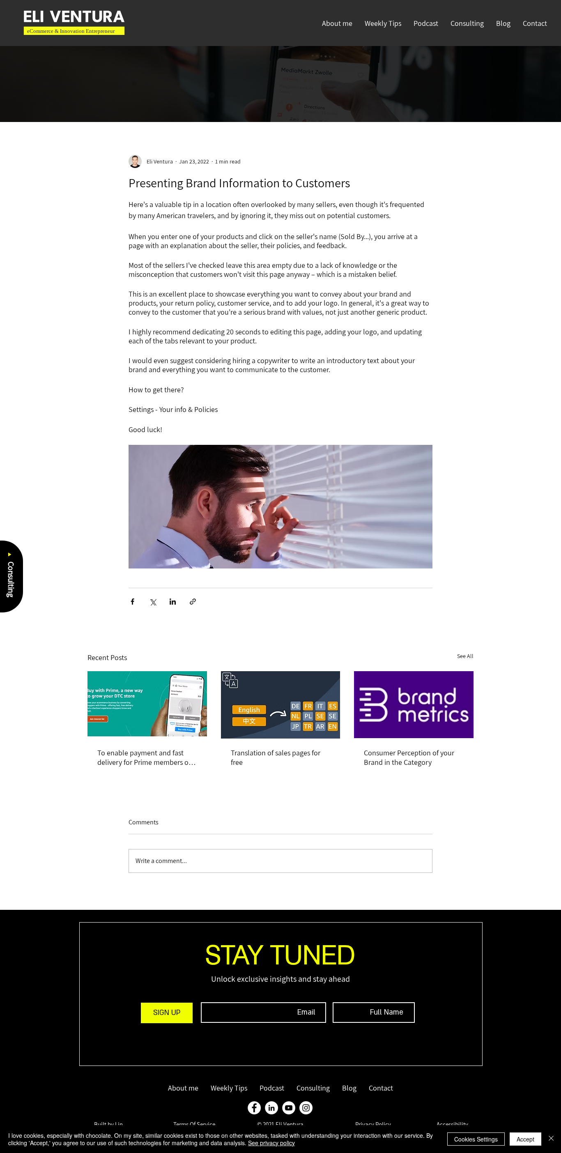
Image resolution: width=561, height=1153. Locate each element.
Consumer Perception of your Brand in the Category (409, 757)
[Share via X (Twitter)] (152, 601)
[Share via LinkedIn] (173, 601)
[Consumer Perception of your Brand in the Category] (414, 704)
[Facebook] (254, 1107)
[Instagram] (306, 1107)
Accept (525, 1139)
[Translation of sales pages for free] (280, 705)
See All (465, 656)
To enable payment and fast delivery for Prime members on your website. (145, 757)
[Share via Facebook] (132, 601)
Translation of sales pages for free (275, 757)
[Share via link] (193, 601)
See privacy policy (271, 1143)
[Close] (551, 1139)
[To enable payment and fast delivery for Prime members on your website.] (147, 704)
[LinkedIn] (271, 1107)
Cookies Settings (476, 1139)
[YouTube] (288, 1107)
